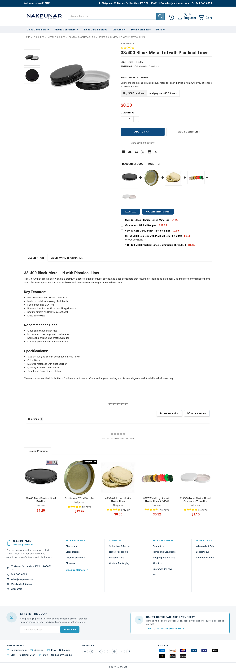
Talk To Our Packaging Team (163, 628)
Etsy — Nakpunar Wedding (57, 654)
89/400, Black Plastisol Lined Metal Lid (147, 220)
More (159, 29)
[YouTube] (122, 651)
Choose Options (134, 240)
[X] (143, 152)
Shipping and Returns (164, 557)
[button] (189, 132)
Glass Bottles (73, 551)
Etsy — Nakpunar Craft (23, 654)
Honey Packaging (118, 551)
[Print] (136, 152)
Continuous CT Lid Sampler (141, 225)
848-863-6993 (19, 574)
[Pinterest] (156, 152)
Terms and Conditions (164, 551)
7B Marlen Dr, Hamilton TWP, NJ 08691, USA (31, 568)
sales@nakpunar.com (22, 579)
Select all (130, 212)
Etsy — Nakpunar (60, 650)
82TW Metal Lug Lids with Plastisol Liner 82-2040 (153, 236)
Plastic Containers (65, 29)
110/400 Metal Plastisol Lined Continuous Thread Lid (155, 245)
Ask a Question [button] (170, 413)
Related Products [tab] (38, 451)
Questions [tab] (33, 418)
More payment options (143, 142)
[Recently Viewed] (172, 17)
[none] (80, 77)
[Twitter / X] (100, 651)
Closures (118, 29)
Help (155, 574)
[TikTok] (129, 651)
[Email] (130, 152)
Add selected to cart (158, 212)
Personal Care (116, 557)
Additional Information (67, 257)
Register (190, 18)
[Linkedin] (149, 152)
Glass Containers (36, 29)
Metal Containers (141, 29)
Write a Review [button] (198, 413)
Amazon (39, 650)
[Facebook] (123, 152)
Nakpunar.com (19, 650)
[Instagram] (92, 651)
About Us (157, 563)
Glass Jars (71, 546)
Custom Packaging (119, 563)
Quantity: (127, 112)
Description (36, 257)
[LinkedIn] (114, 651)
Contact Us (158, 546)
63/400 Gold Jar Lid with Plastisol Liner (147, 230)
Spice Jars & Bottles (95, 29)
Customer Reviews (162, 569)
